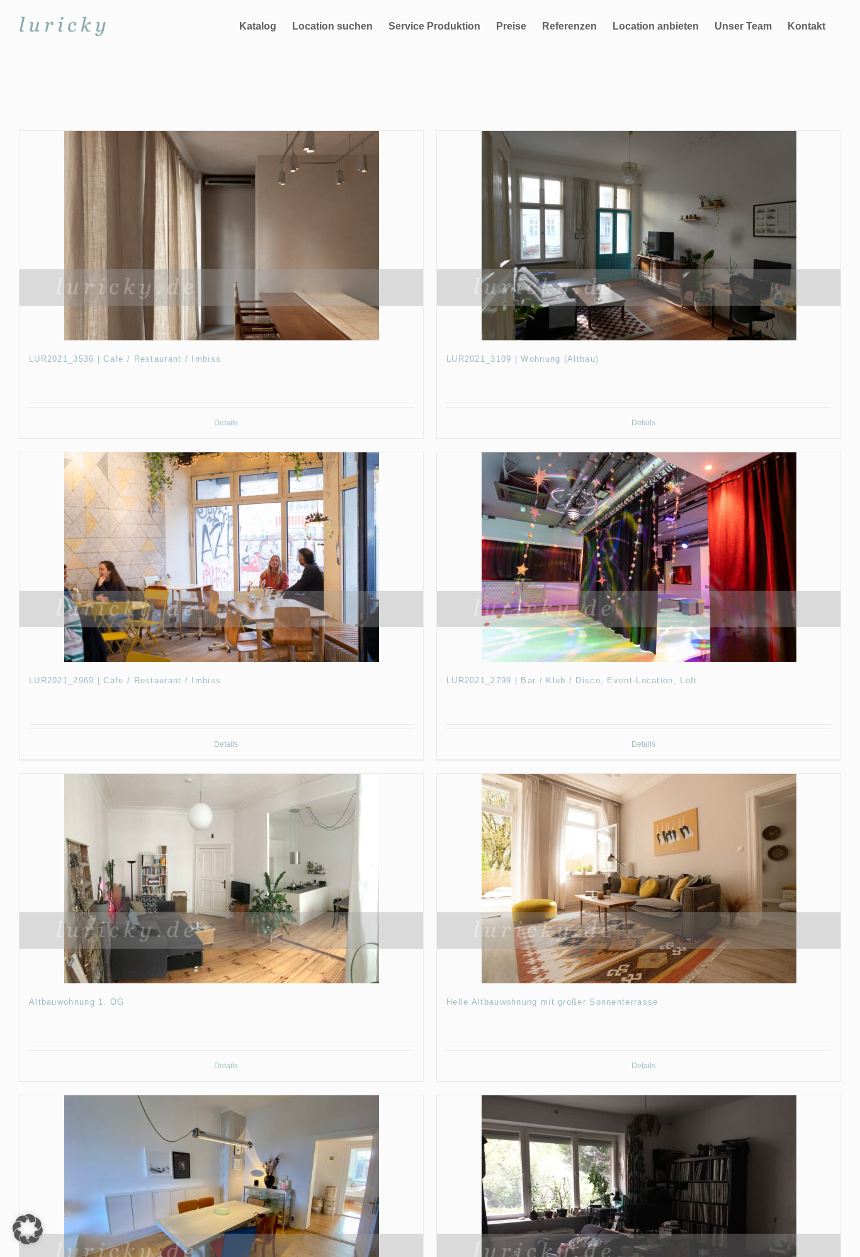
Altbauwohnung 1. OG (77, 1002)
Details (226, 422)
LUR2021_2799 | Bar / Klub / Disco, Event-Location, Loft (572, 680)
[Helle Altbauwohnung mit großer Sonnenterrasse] (638, 878)
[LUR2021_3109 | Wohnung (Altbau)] (638, 235)
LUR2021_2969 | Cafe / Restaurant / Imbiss (125, 680)
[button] (27, 1229)
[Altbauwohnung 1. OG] (221, 878)
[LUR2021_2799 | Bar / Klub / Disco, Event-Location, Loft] (638, 557)
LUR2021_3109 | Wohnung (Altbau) (522, 359)
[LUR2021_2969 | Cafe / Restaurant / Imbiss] (221, 557)
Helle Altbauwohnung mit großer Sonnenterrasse (552, 1002)
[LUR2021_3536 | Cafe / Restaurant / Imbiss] (221, 235)
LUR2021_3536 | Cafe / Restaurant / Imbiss (125, 359)
